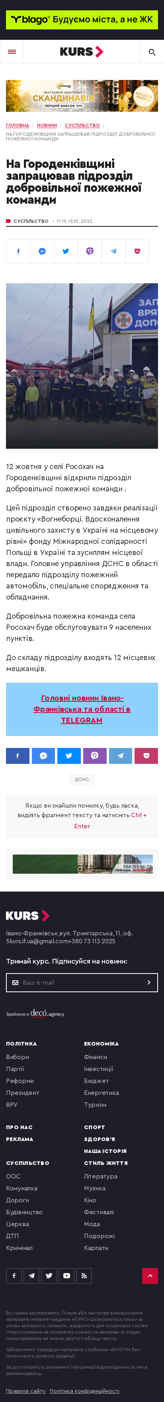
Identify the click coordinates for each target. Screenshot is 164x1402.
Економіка (101, 1044)
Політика (21, 1044)
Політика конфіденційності (84, 1391)
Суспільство (31, 221)
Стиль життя (106, 1163)
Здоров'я (99, 1139)
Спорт (94, 1127)
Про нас (19, 1127)
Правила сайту (26, 1391)
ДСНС (82, 779)
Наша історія (105, 1151)
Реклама (19, 1139)
